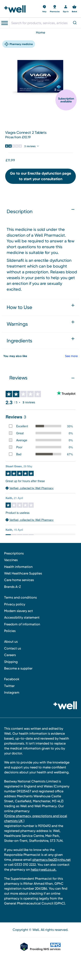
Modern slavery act (18, 611)
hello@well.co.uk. (43, 869)
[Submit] (75, 23)
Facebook (11, 679)
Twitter (9, 686)
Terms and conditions (20, 597)
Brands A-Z (12, 587)
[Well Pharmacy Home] (16, 9)
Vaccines (11, 560)
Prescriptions (14, 553)
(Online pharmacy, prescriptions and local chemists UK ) (35, 818)
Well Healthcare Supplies (23, 573)
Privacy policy (14, 604)
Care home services (19, 580)
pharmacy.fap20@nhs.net (51, 860)
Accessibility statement (21, 617)
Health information (18, 567)
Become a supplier (18, 668)
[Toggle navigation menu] (4, 23)
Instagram (11, 692)
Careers (10, 655)
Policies (10, 631)
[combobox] (45, 23)
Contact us (12, 648)
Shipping (11, 662)
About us (11, 642)
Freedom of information (22, 624)
